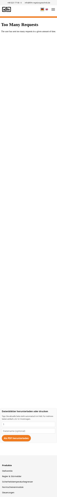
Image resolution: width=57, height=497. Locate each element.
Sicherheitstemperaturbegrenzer (17, 481)
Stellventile (7, 470)
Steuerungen (8, 492)
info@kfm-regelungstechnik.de (37, 3)
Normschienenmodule (12, 487)
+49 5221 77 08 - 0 (14, 3)
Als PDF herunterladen (16, 438)
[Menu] (53, 9)
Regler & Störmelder (11, 476)
